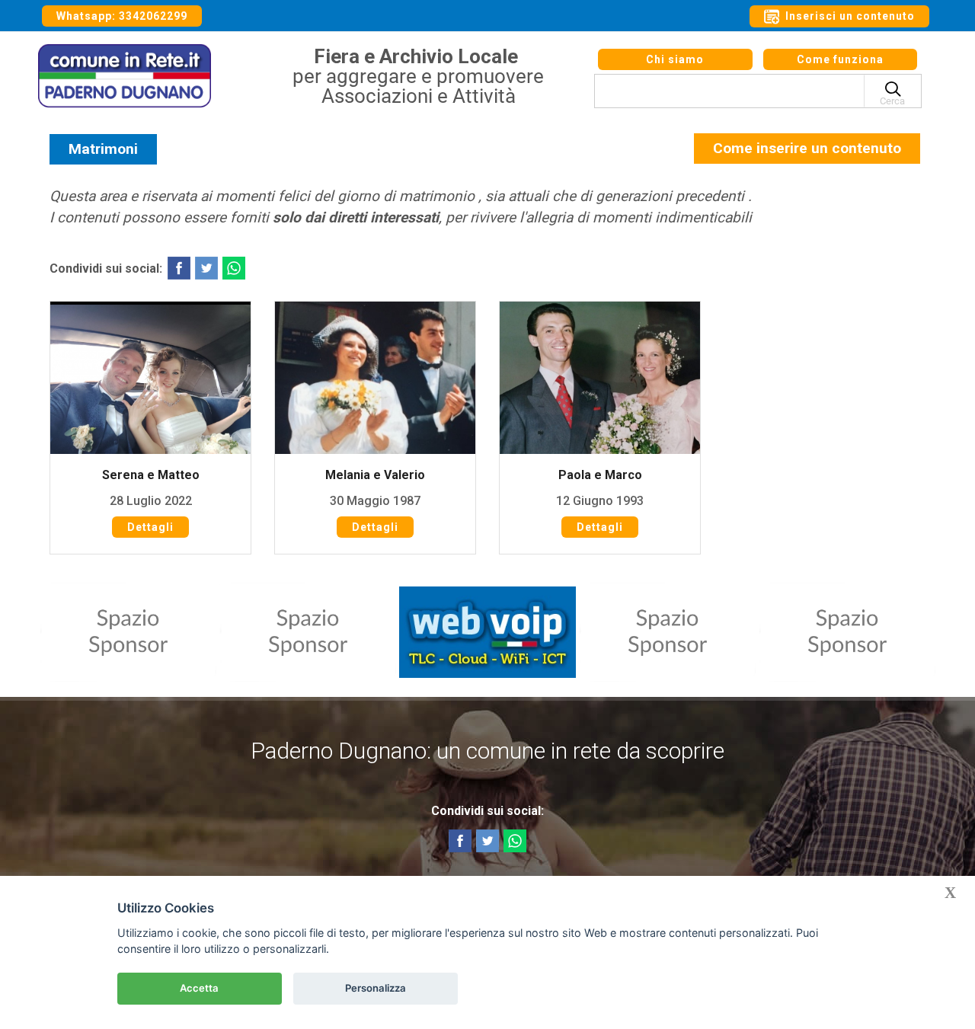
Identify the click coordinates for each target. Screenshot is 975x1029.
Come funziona (840, 59)
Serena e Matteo (151, 475)
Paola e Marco (600, 475)
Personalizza (375, 988)
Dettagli (150, 527)
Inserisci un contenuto (848, 16)
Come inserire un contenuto (807, 148)
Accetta (199, 988)
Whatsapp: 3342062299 (121, 16)
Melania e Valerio (375, 475)
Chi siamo (675, 59)
